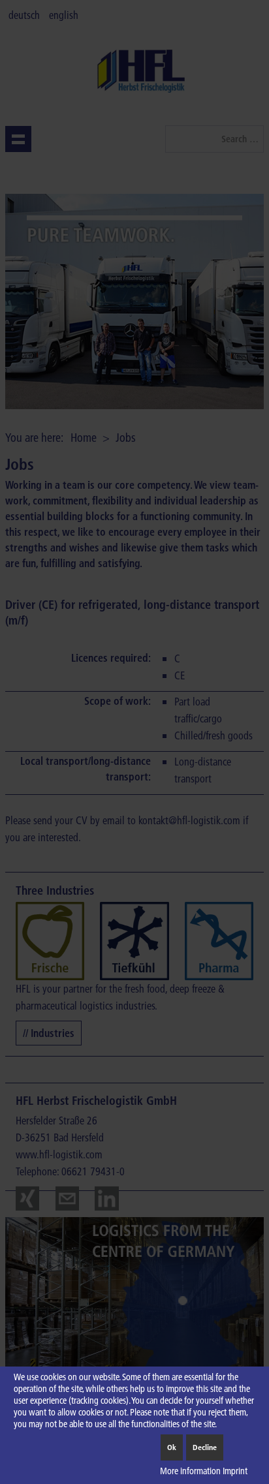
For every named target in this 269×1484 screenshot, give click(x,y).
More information (190, 1471)
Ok (171, 1447)
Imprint (235, 1471)
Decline (205, 1447)
